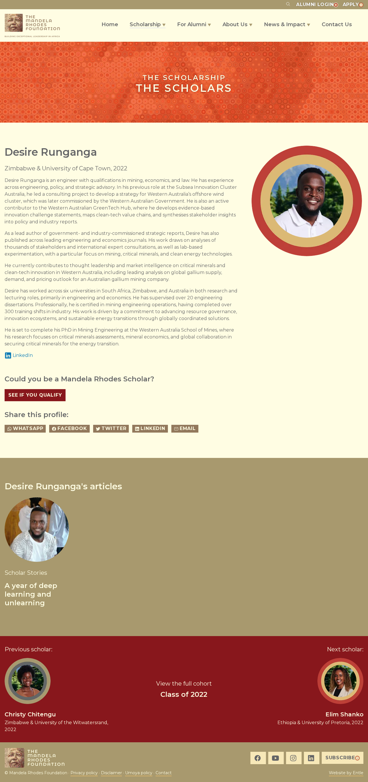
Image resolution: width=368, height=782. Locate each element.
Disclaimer (111, 772)
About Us (237, 24)
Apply (351, 4)
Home (109, 24)
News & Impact (287, 24)
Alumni (315, 4)
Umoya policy (138, 772)
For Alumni (194, 24)
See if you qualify (35, 395)
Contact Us (337, 24)
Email (188, 428)
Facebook (72, 428)
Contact (164, 772)
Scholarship (148, 24)
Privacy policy (84, 772)
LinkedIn (23, 355)
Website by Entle (346, 772)
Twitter (113, 428)
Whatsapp (28, 428)
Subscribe (340, 757)
